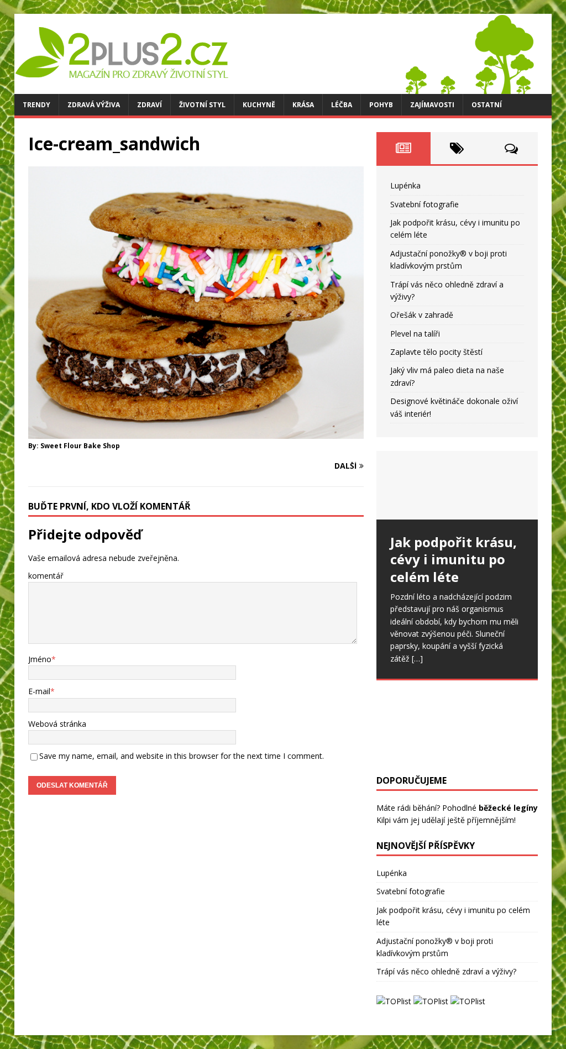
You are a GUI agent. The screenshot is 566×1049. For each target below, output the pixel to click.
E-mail (39, 691)
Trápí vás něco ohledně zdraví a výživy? (446, 971)
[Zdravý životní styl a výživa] (274, 87)
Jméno (39, 659)
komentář (46, 575)
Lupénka (405, 185)
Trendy (36, 104)
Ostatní (486, 104)
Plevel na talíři (415, 333)
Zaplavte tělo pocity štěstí (436, 352)
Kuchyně (259, 104)
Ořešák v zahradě (421, 315)
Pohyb (381, 104)
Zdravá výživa (93, 104)
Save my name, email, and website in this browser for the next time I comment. (181, 756)
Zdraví (149, 104)
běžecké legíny (508, 808)
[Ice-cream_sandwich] (196, 432)
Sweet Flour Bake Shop (80, 445)
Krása (303, 104)
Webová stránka (57, 723)
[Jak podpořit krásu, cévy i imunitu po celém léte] (457, 485)
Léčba (341, 104)
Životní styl (202, 104)
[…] (417, 658)
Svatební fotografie (424, 204)
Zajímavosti (432, 104)
